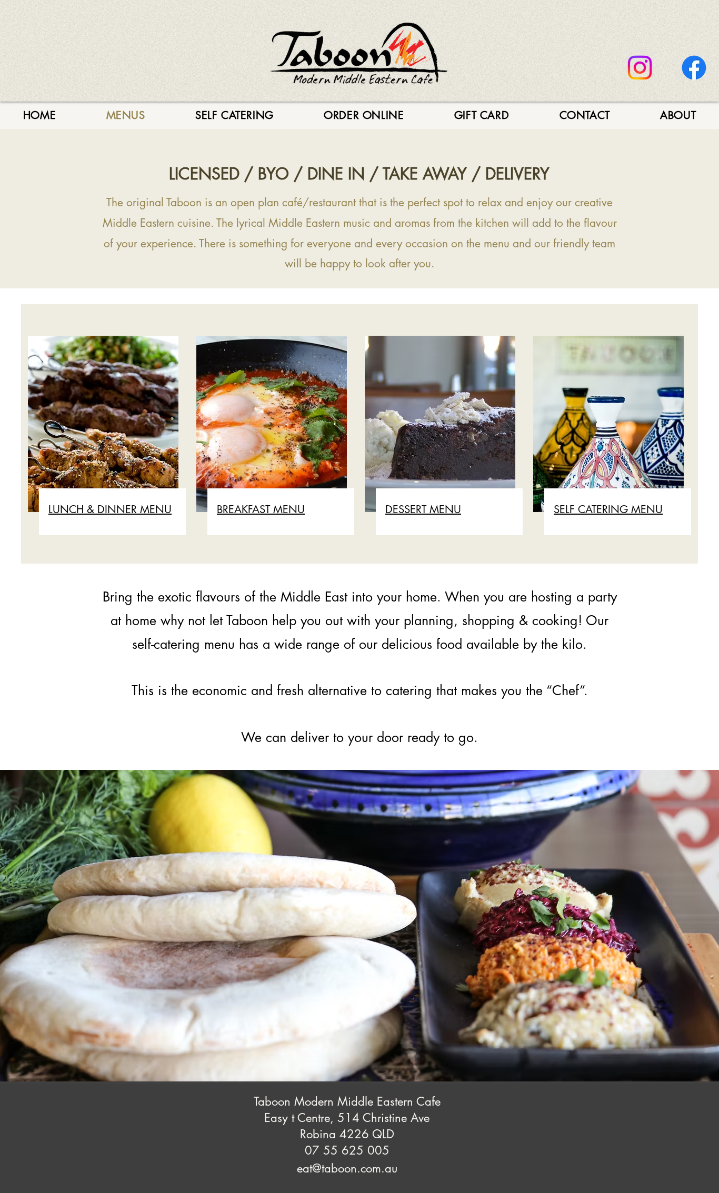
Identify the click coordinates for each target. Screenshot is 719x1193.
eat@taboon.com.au (347, 1168)
